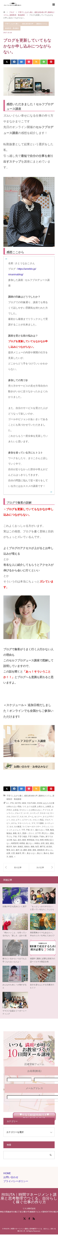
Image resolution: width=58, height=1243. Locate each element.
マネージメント (24, 823)
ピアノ (18, 820)
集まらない (31, 853)
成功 (19, 840)
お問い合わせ (10, 1177)
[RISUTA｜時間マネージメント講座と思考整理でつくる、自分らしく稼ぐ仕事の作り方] (22, 4)
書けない (29, 843)
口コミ (31, 833)
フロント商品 (38, 820)
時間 (42, 840)
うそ (24, 806)
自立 (13, 850)
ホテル (14, 823)
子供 (15, 836)
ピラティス (27, 820)
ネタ (13, 820)
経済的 (49, 847)
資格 (34, 850)
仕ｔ (32, 830)
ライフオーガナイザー (31, 827)
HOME (7, 1173)
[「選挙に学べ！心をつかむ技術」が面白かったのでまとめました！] (42, 867)
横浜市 (9, 847)
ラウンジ (45, 827)
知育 (37, 847)
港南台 (27, 847)
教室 (24, 840)
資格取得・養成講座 (12, 28)
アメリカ (46, 810)
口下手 (38, 833)
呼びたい (45, 833)
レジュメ (16, 830)
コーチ (26, 813)
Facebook (29, 1218)
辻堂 (13, 853)
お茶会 (16, 810)
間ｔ (24, 853)
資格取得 (41, 850)
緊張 (8, 850)
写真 (47, 830)
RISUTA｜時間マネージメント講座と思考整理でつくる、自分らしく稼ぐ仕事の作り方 (29, 1198)
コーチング (34, 813)
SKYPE (18, 803)
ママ (33, 823)
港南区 (20, 847)
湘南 (32, 847)
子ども (9, 836)
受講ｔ (25, 833)
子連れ (42, 836)
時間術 (22, 843)
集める (46, 853)
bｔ (7, 803)
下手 (23, 830)
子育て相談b (33, 836)
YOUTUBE (31, 803)
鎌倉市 (18, 853)
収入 (19, 833)
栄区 (47, 843)
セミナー (38, 817)
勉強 (52, 830)
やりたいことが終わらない (30, 810)
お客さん (41, 806)
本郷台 (37, 843)
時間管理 (15, 843)
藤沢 (17, 850)
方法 (37, 840)
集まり (40, 853)
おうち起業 (31, 806)
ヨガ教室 (17, 827)
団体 (52, 833)
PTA (12, 803)
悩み (15, 840)
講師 (25, 850)
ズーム (30, 817)
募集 (15, 833)
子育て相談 (22, 836)
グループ (18, 813)
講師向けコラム (41, 24)
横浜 (52, 843)
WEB (24, 803)
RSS (33, 1218)
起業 (8, 853)
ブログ (47, 820)
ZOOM (39, 803)
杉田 (43, 843)
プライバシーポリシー (15, 1181)
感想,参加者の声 (27, 24)
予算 (28, 830)
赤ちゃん (49, 850)
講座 (30, 850)
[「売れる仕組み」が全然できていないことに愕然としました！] (16, 867)
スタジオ (23, 817)
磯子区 (42, 847)
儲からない (40, 830)
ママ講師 (40, 823)
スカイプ (15, 817)
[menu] (53, 4)
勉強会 (9, 833)
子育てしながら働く (12, 24)
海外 (15, 847)
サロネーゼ (44, 813)
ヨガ (11, 827)
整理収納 (30, 840)
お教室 (48, 806)
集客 (11, 857)
